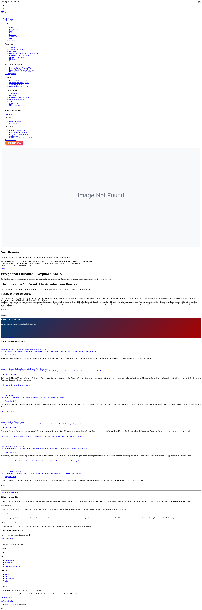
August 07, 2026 (10, 427)
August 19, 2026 (10, 355)
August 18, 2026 (10, 374)
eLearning (8, 562)
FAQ (11, 33)
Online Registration (15, 85)
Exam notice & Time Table (10, 461)
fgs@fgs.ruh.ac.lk (7, 601)
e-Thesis (12, 40)
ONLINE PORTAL (14, 143)
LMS (2, 9)
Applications (13, 136)
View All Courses (7, 337)
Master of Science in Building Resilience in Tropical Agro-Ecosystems (24, 349)
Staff (10, 31)
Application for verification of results (18, 385)
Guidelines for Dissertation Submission (22, 138)
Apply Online (13, 103)
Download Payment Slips (13, 566)
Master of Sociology (7, 395)
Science (11, 61)
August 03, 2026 (10, 477)
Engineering (13, 51)
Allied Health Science (16, 49)
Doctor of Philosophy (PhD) (18, 81)
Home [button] (7, 18)
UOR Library (9, 578)
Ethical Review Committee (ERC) (20, 72)
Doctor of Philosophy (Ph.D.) (11, 471)
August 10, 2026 (10, 401)
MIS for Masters (14, 105)
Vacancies (12, 35)
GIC (6, 582)
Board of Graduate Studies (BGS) (20, 68)
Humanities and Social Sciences (19, 55)
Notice (3, 269)
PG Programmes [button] (10, 74)
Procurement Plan (15, 121)
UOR (7, 576)
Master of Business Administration (12, 422)
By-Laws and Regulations (18, 132)
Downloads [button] (9, 114)
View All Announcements (9, 492)
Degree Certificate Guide (17, 130)
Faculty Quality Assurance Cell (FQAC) (22, 70)
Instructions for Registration (18, 86)
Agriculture (13, 48)
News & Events (10, 140)
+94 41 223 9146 (6, 597)
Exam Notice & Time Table (10, 436)
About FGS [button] (9, 20)
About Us (12, 27)
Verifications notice (7, 411)
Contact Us (13, 37)
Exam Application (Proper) (47, 436)
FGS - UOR (10, 604)
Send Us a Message (7, 538)
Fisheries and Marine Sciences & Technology (24, 53)
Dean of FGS (13, 29)
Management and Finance (17, 99)
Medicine (12, 59)
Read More (4, 309)
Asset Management (15, 123)
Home (7, 574)
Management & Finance (17, 57)
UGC (7, 580)
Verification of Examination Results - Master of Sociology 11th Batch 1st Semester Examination (32, 397)
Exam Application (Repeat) (29, 436)
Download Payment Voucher (19, 134)
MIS (2, 11)
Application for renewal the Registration (69, 436)
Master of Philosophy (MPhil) (19, 83)
